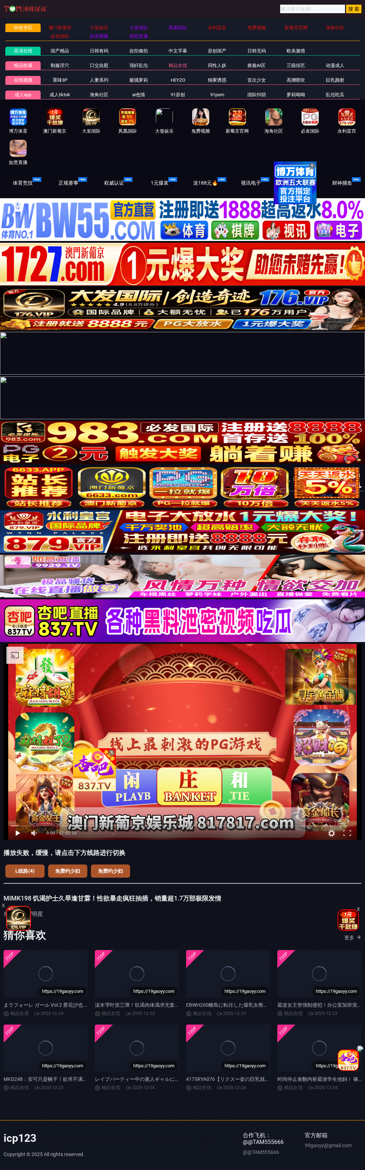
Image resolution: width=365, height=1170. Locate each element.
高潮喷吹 (296, 80)
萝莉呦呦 (296, 94)
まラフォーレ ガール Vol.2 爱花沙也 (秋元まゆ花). (59, 1005)
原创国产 (217, 50)
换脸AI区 (256, 65)
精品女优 (178, 65)
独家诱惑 (217, 80)
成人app (23, 94)
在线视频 (23, 80)
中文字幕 (178, 50)
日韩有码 (99, 50)
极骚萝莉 (138, 80)
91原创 (178, 94)
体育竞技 (23, 183)
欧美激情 (296, 50)
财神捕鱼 (342, 183)
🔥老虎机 (296, 183)
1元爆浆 (160, 183)
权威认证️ (114, 183)
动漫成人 (335, 65)
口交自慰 (99, 65)
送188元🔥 (205, 183)
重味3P (60, 80)
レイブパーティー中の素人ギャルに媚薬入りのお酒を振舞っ (162, 1079)
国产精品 (60, 50)
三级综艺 (296, 65)
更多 (349, 937)
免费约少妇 (67, 871)
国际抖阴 (256, 94)
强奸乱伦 (138, 65)
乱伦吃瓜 (335, 94)
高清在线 (23, 50)
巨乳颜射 (335, 80)
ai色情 (138, 94)
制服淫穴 (60, 65)
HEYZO (178, 80)
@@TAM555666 (261, 1152)
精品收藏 (23, 65)
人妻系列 (99, 80)
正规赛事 (68, 183)
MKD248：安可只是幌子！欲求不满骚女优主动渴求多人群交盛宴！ (78, 1079)
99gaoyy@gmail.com (328, 1145)
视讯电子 (251, 183)
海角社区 (99, 94)
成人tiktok (60, 94)
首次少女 (256, 80)
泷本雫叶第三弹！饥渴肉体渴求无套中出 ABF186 (149, 1005)
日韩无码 (256, 50)
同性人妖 (217, 65)
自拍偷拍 (138, 50)
